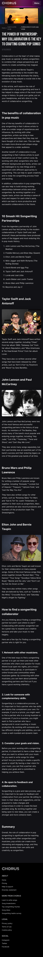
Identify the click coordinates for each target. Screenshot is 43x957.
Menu (36, 3)
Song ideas (6, 910)
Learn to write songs (11, 28)
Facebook (5, 947)
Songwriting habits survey (11, 913)
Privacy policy (7, 923)
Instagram (5, 940)
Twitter (4, 943)
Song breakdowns (8, 903)
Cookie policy (7, 930)
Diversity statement (9, 890)
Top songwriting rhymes (11, 907)
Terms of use (6, 927)
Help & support (7, 887)
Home (4, 28)
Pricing (4, 883)
